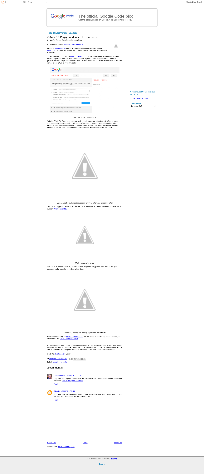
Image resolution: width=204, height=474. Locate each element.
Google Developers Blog (139, 98)
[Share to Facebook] (81, 359)
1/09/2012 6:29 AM (68, 391)
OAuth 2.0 (51, 50)
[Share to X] (79, 359)
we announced (60, 48)
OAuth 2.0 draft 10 (60, 209)
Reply (56, 384)
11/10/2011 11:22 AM (73, 375)
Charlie (57, 391)
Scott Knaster (60, 354)
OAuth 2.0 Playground (78, 56)
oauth (64, 362)
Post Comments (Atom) (66, 447)
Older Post (118, 443)
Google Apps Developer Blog (74, 44)
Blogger (114, 459)
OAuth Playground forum (69, 339)
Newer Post (51, 443)
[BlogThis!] (76, 359)
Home (85, 443)
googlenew (57, 362)
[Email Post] (70, 359)
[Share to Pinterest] (84, 359)
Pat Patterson (59, 375)
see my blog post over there (72, 381)
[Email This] (73, 359)
